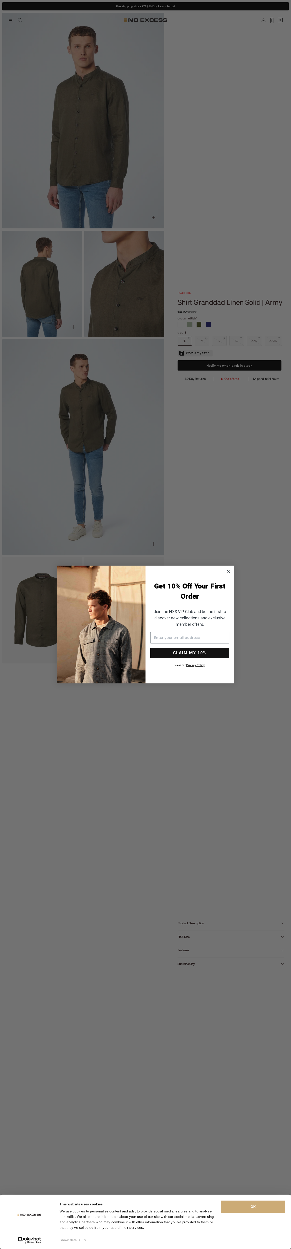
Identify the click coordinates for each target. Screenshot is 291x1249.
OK (253, 1207)
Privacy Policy (195, 665)
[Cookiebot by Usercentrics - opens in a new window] (29, 1240)
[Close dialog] (228, 571)
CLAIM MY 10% (190, 653)
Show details (70, 1240)
